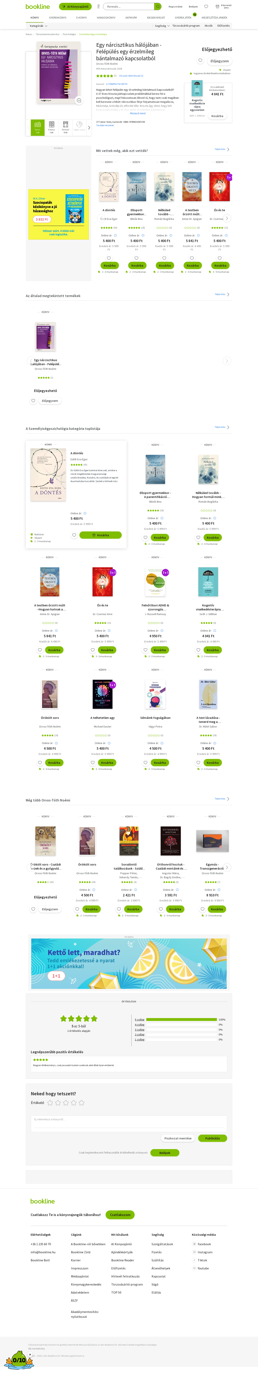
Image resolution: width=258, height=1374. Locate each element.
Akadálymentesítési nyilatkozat (84, 1314)
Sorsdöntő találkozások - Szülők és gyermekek (129, 866)
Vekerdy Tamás (128, 877)
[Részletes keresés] (98, 6)
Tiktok (202, 1260)
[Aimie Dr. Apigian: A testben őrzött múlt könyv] (192, 186)
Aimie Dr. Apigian (192, 219)
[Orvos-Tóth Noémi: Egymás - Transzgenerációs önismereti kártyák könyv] (212, 840)
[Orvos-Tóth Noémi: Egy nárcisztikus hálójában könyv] (58, 72)
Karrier (76, 1260)
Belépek (193, 6)
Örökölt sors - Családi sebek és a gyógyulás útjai (45, 866)
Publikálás (212, 1138)
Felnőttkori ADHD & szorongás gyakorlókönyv (155, 607)
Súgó (155, 1284)
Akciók (209, 25)
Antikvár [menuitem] (131, 17)
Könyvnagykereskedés (86, 1284)
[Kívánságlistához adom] (200, 60)
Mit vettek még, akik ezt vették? (122, 150)
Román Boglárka (164, 219)
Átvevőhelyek (161, 1268)
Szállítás (158, 1260)
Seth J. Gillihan (208, 614)
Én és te (219, 210)
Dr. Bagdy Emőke (170, 877)
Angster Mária (170, 873)
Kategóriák (36, 26)
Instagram (205, 1252)
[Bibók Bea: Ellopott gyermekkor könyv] (136, 186)
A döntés (109, 210)
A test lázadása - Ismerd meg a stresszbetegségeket (208, 720)
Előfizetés (223, 25)
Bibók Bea (136, 219)
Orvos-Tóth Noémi (45, 369)
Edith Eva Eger (109, 219)
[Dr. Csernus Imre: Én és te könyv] (219, 186)
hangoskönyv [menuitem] (106, 17)
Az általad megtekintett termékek (53, 295)
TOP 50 (116, 1292)
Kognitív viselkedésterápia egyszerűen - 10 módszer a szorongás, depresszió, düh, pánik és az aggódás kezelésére (208, 607)
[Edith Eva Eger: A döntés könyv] (109, 186)
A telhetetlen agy (103, 718)
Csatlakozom (120, 1214)
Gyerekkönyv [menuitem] (57, 17)
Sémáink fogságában (155, 718)
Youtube (203, 1268)
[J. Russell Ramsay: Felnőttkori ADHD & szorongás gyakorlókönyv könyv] (155, 581)
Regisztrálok (175, 6)
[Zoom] (79, 100)
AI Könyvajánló (77, 6)
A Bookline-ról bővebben (88, 1244)
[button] (88, 128)
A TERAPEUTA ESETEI (116, 83)
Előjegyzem (220, 61)
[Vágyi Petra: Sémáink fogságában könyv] (155, 694)
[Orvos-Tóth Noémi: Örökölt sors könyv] (49, 694)
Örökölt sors (50, 718)
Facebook (204, 1244)
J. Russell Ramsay (155, 614)
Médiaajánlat (80, 1276)
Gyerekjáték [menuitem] (185, 16)
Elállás (156, 1292)
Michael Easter (102, 726)
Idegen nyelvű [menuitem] (156, 17)
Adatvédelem (80, 1292)
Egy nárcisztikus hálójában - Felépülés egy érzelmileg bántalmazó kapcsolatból (45, 362)
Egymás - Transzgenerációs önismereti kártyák (212, 866)
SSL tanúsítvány (36, 1348)
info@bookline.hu (43, 1252)
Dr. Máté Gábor (208, 726)
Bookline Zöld (80, 1252)
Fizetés (157, 1252)
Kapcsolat (159, 1276)
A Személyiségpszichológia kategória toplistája (63, 428)
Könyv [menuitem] (35, 17)
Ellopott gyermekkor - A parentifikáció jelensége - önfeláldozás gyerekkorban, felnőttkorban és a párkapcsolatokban (136, 212)
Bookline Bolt (40, 1260)
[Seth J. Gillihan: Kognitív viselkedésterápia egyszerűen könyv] (208, 581)
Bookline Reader (122, 1260)
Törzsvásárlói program (186, 25)
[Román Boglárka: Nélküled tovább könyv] (164, 186)
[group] (38, 128)
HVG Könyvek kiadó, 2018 (109, 68)
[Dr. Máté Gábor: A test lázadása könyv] (208, 694)
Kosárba (217, 116)
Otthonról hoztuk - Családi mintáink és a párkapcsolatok (171, 866)
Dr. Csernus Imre (219, 219)
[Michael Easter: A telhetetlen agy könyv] (102, 694)
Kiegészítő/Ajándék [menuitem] (214, 17)
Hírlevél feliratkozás (125, 1276)
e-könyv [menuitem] (81, 17)
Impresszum (79, 1268)
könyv (109, 162)
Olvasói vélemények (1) (131, 75)
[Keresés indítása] (157, 6)
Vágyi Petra (155, 726)
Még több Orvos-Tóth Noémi (48, 800)
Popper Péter (128, 873)
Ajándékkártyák (122, 1252)
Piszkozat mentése (177, 1138)
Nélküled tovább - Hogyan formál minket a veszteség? (164, 212)
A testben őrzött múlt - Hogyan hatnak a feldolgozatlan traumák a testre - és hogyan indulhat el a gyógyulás (192, 212)
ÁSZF (74, 1300)
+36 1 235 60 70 (41, 1244)
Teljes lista (220, 149)
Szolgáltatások (162, 1244)
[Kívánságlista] (206, 6)
